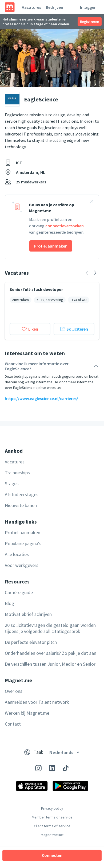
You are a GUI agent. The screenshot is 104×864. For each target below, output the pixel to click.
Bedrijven (54, 7)
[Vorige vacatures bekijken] (87, 273)
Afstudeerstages (21, 494)
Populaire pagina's (23, 543)
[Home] (9, 7)
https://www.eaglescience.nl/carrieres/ (41, 398)
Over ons (13, 691)
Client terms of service (52, 826)
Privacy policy (52, 808)
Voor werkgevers (21, 565)
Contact (13, 724)
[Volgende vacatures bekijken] (95, 273)
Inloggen (88, 7)
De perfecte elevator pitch (31, 642)
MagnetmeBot (52, 834)
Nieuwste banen (21, 505)
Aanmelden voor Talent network (37, 702)
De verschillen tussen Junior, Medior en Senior (50, 664)
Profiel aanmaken (50, 246)
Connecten (52, 855)
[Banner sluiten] (92, 202)
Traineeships (17, 473)
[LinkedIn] (52, 768)
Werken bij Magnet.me (27, 713)
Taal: (38, 752)
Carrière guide (19, 592)
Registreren (89, 21)
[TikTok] (65, 768)
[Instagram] (38, 768)
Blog (9, 603)
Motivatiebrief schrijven (28, 614)
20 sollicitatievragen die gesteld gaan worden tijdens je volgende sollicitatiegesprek (50, 628)
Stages (12, 483)
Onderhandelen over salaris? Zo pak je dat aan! (51, 653)
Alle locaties (17, 554)
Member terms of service (52, 817)
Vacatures (31, 7)
